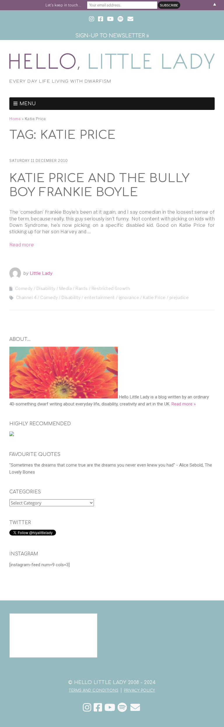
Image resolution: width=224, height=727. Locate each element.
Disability (45, 288)
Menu (28, 103)
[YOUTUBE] (110, 19)
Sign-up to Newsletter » (112, 36)
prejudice (179, 297)
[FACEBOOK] (100, 19)
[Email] (135, 707)
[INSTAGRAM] (92, 19)
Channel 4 (26, 297)
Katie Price (154, 297)
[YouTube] (110, 707)
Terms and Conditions (93, 690)
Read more (21, 245)
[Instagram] (87, 707)
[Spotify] (122, 707)
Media (65, 288)
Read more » (184, 404)
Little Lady (41, 273)
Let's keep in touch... (63, 5)
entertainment (99, 297)
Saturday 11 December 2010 (38, 160)
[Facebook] (98, 707)
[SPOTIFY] (120, 19)
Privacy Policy (139, 690)
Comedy (24, 288)
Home (15, 119)
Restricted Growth (111, 288)
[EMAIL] (130, 19)
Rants (82, 288)
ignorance (129, 297)
